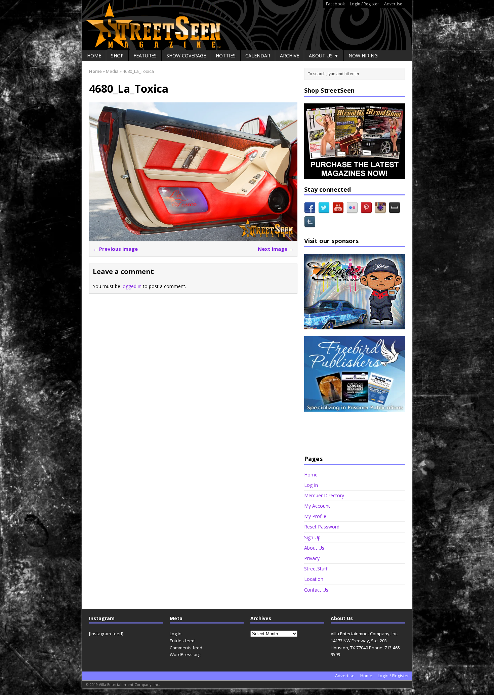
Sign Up (312, 537)
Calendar (257, 55)
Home (94, 55)
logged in (131, 286)
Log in (175, 634)
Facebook (335, 4)
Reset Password (321, 526)
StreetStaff (315, 568)
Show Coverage (186, 55)
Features (145, 55)
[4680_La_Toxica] (193, 237)
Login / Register (364, 4)
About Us (314, 548)
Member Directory (324, 495)
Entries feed (182, 641)
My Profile (315, 516)
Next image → (276, 248)
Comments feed (186, 648)
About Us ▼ (324, 55)
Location (313, 579)
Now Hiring (363, 55)
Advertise (393, 4)
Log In (311, 485)
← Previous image (115, 248)
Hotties (226, 55)
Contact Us (316, 590)
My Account (317, 506)
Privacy (312, 558)
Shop (117, 55)
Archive (289, 55)
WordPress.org (185, 654)
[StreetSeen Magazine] (247, 25)
